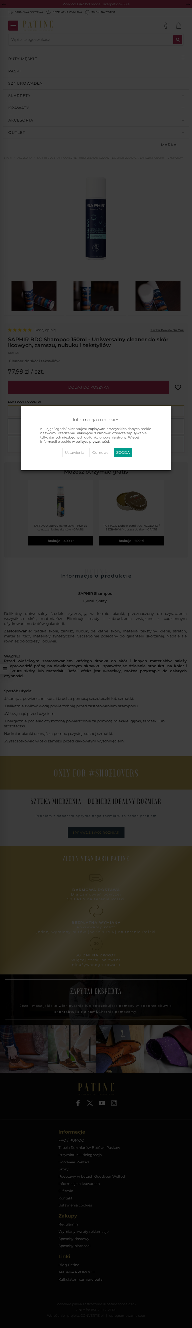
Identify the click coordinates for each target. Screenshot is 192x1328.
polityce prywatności (92, 442)
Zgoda (123, 452)
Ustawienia (74, 452)
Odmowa (100, 452)
